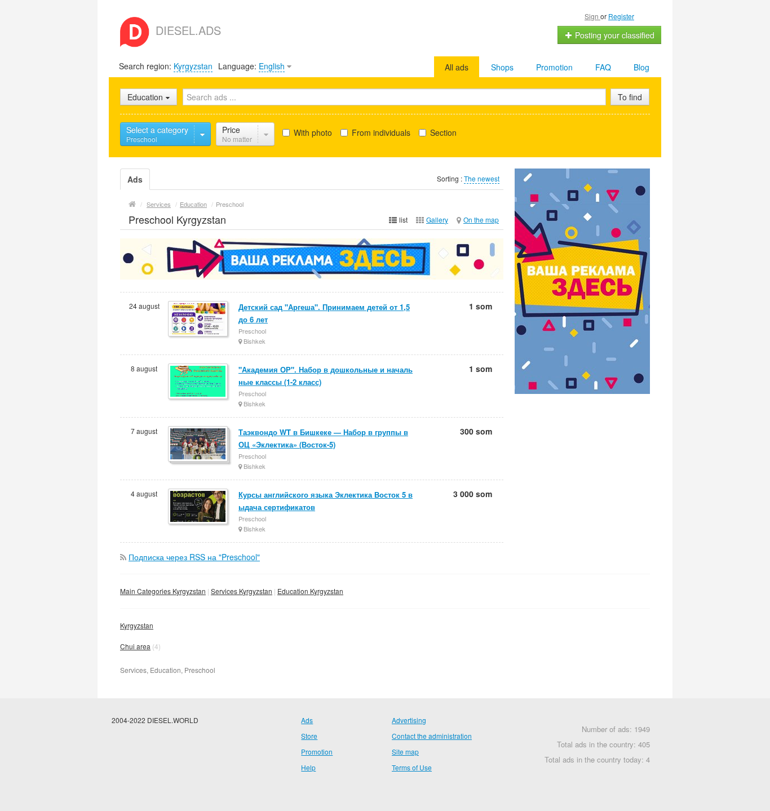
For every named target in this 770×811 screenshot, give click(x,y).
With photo (311, 132)
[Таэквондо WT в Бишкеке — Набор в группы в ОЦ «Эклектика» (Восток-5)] (198, 444)
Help (308, 767)
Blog (641, 67)
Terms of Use (412, 767)
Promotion (554, 67)
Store (309, 736)
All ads (456, 67)
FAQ (603, 67)
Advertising (409, 720)
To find (630, 97)
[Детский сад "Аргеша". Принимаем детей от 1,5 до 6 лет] (198, 319)
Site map (405, 751)
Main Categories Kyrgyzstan (163, 591)
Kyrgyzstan (193, 66)
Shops (502, 67)
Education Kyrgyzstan (310, 591)
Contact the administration (432, 736)
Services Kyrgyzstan (241, 591)
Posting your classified (613, 35)
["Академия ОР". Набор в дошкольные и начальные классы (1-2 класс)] (198, 382)
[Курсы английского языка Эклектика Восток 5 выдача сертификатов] (198, 507)
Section (442, 132)
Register (621, 16)
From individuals (379, 132)
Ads (307, 720)
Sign (592, 16)
